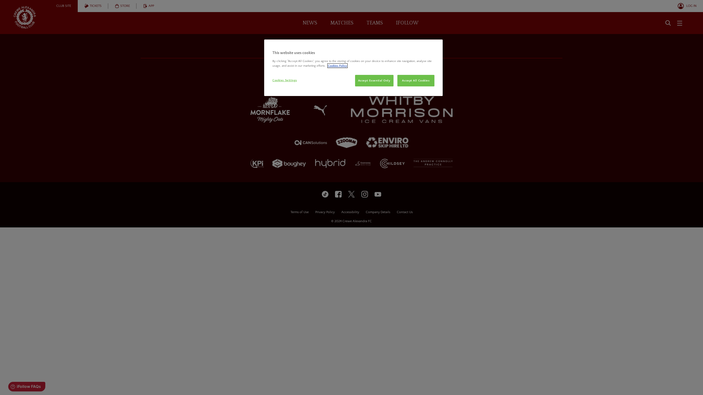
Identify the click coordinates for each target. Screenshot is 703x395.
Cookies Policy (337, 65)
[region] (353, 68)
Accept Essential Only (374, 80)
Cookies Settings (284, 80)
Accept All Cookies (415, 80)
